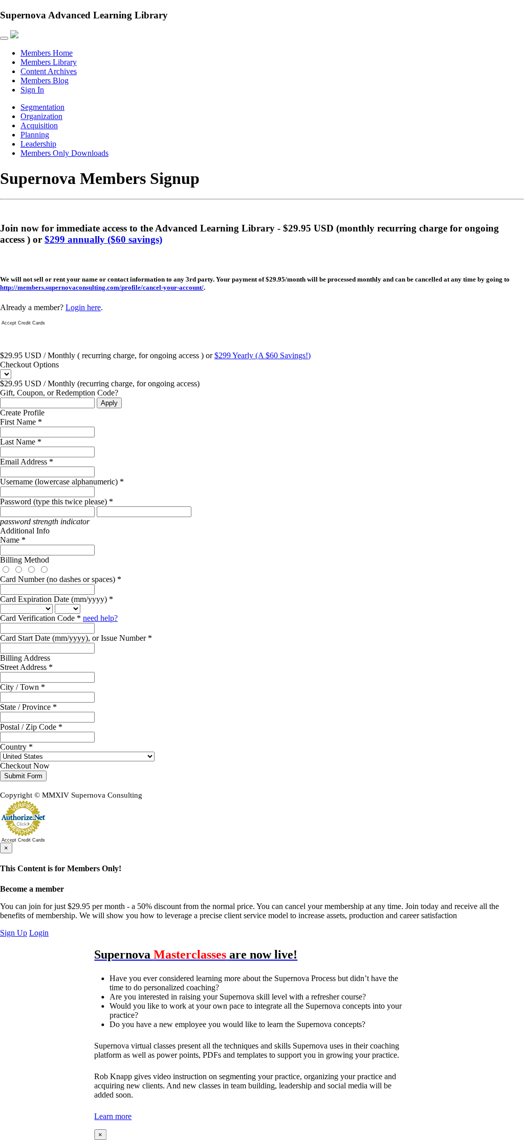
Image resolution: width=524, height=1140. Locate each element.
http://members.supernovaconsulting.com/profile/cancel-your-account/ (102, 287)
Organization (41, 116)
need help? (100, 618)
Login (39, 932)
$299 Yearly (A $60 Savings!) (262, 355)
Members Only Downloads (64, 153)
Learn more (113, 1116)
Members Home (46, 53)
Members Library (48, 62)
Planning (34, 134)
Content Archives (48, 71)
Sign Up (13, 932)
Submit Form (23, 776)
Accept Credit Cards (23, 322)
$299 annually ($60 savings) (103, 239)
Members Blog (44, 80)
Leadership (38, 143)
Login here (83, 307)
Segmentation (42, 107)
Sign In (32, 89)
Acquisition (39, 125)
